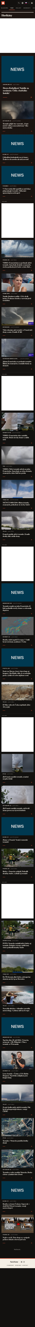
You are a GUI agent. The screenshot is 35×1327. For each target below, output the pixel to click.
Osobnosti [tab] (27, 8)
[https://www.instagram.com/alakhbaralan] (24, 1262)
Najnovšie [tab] (4, 8)
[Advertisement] (17, 35)
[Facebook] (21, 1262)
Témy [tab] (12, 8)
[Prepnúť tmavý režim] (32, 3)
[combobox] (27, 3)
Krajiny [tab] (18, 8)
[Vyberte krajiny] (22, 3)
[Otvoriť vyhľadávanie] (19, 3)
